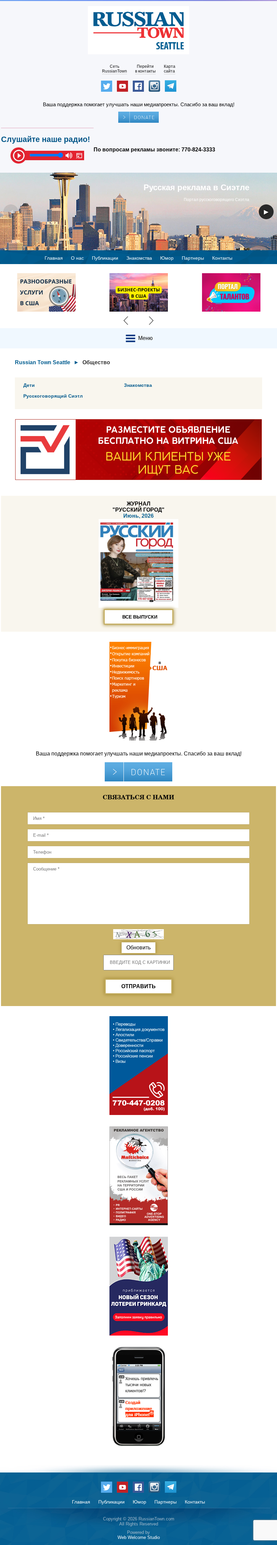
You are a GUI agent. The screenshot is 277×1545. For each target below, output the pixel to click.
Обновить (138, 947)
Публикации (105, 258)
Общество (96, 362)
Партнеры (193, 258)
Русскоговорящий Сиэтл (53, 396)
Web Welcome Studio (139, 1537)
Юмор (167, 258)
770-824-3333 (198, 149)
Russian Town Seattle (42, 362)
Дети (29, 385)
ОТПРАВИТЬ (138, 986)
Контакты (222, 258)
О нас (77, 258)
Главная (54, 258)
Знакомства (139, 258)
